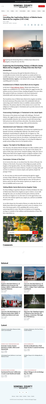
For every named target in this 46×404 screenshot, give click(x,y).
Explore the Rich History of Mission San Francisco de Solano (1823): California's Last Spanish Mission (11, 286)
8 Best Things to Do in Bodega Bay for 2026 (34, 373)
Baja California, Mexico (17, 87)
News (28, 11)
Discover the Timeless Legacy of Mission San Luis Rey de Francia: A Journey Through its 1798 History (34, 314)
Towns (12, 11)
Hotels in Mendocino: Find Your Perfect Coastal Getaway (34, 346)
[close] (45, 1)
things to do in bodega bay (30, 370)
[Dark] (1, 6)
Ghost (31, 399)
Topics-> (3, 11)
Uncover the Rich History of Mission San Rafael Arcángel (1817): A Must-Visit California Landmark (34, 286)
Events (32, 396)
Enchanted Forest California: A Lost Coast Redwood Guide (11, 373)
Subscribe (41, 6)
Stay (17, 11)
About (21, 396)
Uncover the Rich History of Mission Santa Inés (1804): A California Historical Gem (10, 313)
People (39, 11)
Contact (24, 396)
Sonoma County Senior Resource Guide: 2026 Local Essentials (10, 347)
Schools (34, 11)
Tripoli (35, 399)
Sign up (13, 396)
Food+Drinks (23, 11)
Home (17, 396)
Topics (28, 396)
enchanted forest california (8, 370)
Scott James (6, 21)
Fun (8, 11)
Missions (5, 15)
